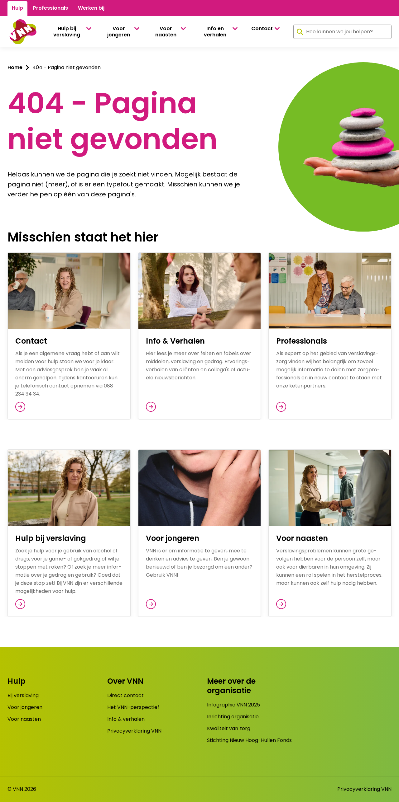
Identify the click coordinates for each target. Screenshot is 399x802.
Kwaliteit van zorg (228, 728)
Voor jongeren (118, 31)
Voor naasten (165, 31)
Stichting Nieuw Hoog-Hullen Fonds (249, 740)
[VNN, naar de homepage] (21, 31)
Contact (262, 28)
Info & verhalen (126, 719)
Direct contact (125, 695)
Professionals (50, 8)
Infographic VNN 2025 (233, 704)
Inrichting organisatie (233, 716)
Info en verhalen (215, 31)
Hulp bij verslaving (66, 31)
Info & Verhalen (175, 341)
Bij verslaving (23, 695)
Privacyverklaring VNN (134, 730)
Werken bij (91, 8)
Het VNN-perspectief (133, 707)
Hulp (17, 8)
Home (14, 67)
